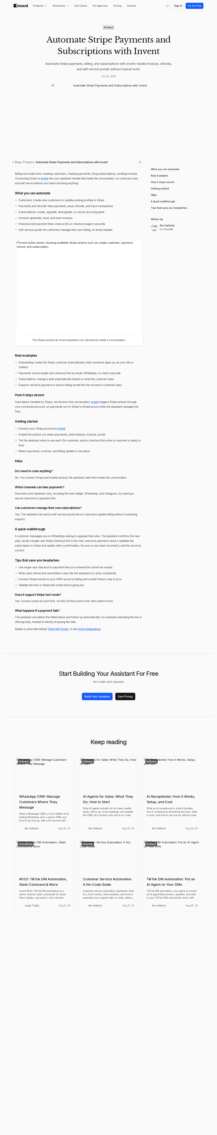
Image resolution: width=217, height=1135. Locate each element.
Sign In (178, 5)
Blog (18, 162)
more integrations (89, 629)
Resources (59, 5)
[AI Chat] (168, 6)
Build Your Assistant (97, 696)
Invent (44, 178)
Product (28, 162)
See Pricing (125, 696)
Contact (131, 5)
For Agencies (100, 5)
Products (38, 5)
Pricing (117, 5)
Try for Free (194, 5)
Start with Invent (58, 629)
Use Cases (80, 5)
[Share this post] (140, 162)
